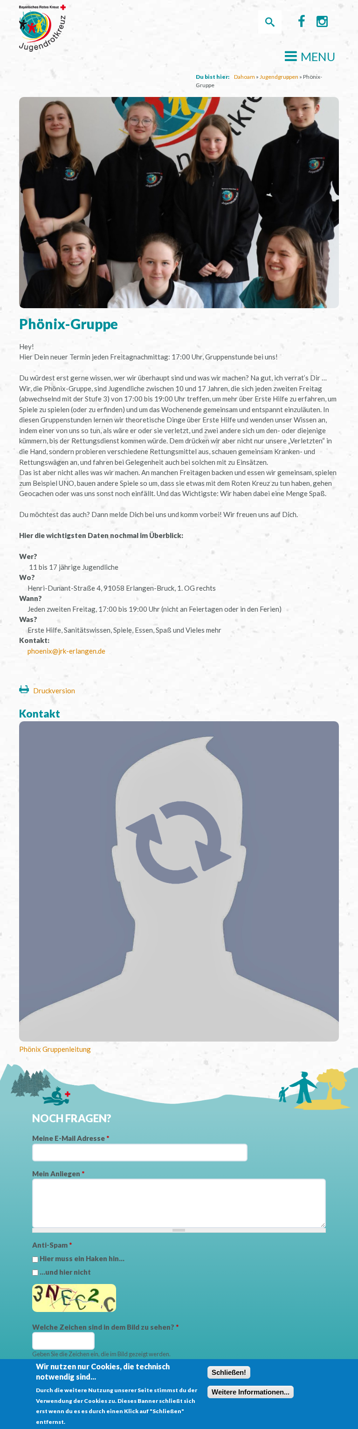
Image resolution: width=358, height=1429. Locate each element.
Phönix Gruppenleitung (55, 1049)
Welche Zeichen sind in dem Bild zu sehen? (105, 1327)
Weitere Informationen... (250, 1392)
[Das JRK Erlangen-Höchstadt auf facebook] (301, 24)
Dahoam (244, 76)
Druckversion (54, 690)
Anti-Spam (52, 1245)
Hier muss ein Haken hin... (82, 1258)
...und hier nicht (65, 1272)
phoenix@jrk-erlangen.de (66, 651)
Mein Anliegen (58, 1173)
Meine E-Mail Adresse (70, 1138)
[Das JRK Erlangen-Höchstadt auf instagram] (322, 24)
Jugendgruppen (279, 76)
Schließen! (229, 1372)
